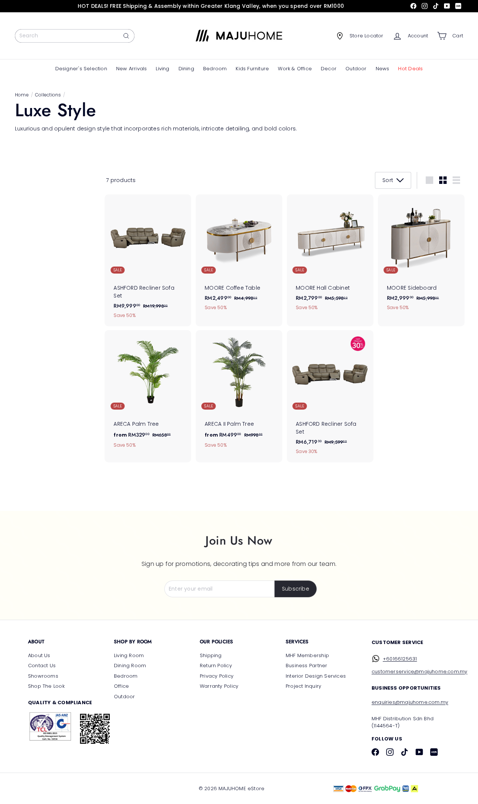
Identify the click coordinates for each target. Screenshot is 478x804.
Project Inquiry (303, 686)
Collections (48, 95)
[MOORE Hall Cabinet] (330, 256)
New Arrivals (131, 68)
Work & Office (295, 68)
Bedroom (215, 68)
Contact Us (42, 665)
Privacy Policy (216, 676)
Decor (328, 68)
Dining (186, 68)
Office (121, 686)
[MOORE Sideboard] (421, 256)
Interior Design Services (316, 676)
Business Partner (306, 665)
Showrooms (43, 676)
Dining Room (130, 665)
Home (22, 95)
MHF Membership (307, 655)
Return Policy (216, 665)
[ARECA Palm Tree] (148, 393)
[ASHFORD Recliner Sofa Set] (148, 260)
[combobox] (74, 36)
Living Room (129, 655)
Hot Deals (410, 68)
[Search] (126, 36)
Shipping (211, 655)
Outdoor (355, 68)
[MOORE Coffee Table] (239, 256)
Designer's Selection (81, 68)
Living (162, 68)
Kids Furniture (252, 68)
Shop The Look (46, 686)
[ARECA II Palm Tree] (239, 393)
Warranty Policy (219, 686)
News (382, 68)
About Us (39, 655)
